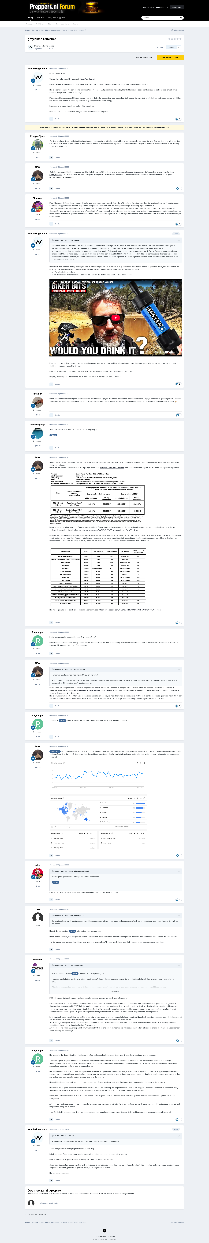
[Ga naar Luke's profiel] (37, 873)
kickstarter (84, 462)
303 (38, 90)
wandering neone (46, 46)
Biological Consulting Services (112, 468)
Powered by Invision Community (104, 1239)
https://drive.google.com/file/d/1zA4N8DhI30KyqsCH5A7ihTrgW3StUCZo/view (130, 610)
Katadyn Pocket (55, 175)
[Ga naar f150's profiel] (37, 175)
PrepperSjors (37, 136)
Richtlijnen (40, 24)
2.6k (39, 188)
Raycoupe (37, 632)
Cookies (111, 1236)
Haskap (77, 965)
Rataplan (37, 393)
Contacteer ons (100, 1236)
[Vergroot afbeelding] (98, 805)
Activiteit (40, 18)
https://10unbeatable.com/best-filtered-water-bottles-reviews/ (88, 690)
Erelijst (75, 24)
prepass (37, 959)
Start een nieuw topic (144, 57)
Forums (29, 24)
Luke (37, 865)
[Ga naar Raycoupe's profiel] (37, 640)
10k (38, 653)
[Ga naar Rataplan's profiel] (37, 402)
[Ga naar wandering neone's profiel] (30, 47)
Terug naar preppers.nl (56, 18)
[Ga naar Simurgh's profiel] (37, 206)
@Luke (53, 435)
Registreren (176, 7)
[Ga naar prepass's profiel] (37, 967)
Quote (57, 119)
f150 (37, 167)
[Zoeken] (181, 18)
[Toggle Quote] (53, 240)
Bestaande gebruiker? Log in (155, 7)
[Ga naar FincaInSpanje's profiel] (37, 433)
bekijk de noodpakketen (76, 127)
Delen (160, 47)
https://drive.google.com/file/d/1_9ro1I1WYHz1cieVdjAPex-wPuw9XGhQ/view (109, 530)
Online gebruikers (62, 24)
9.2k (39, 446)
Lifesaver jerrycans (134, 172)
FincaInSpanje (37, 424)
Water (51, 48)
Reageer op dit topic (170, 57)
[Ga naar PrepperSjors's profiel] (37, 144)
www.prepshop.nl (161, 127)
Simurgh (37, 198)
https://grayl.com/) (87, 79)
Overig (30, 18)
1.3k (38, 415)
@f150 (62, 720)
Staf (49, 24)
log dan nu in (95, 1193)
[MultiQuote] (51, 119)
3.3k (39, 980)
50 (38, 157)
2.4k (39, 219)
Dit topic (172, 18)
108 (38, 886)
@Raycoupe (55, 751)
